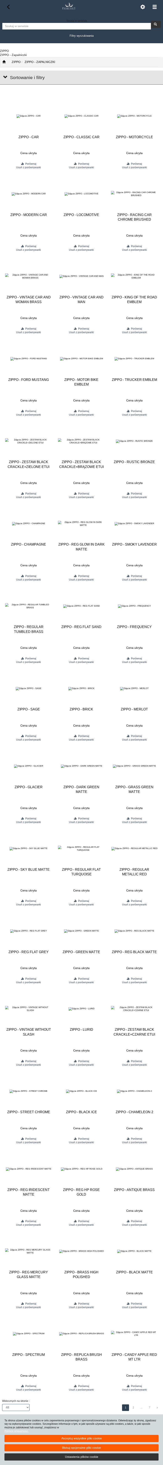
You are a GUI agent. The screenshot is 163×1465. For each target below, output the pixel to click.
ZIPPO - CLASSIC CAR (81, 137)
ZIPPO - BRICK (81, 709)
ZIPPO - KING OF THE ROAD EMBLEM (134, 299)
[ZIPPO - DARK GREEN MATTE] (81, 766)
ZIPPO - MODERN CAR (28, 215)
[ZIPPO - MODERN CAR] (28, 194)
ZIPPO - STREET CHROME (28, 1112)
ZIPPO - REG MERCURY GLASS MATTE (28, 1274)
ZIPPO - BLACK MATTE (134, 1272)
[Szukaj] (156, 24)
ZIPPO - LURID (81, 1029)
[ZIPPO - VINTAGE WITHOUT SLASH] (28, 1008)
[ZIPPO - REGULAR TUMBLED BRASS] (28, 606)
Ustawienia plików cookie (81, 1456)
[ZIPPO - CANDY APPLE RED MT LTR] (134, 1333)
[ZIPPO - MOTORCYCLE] (134, 116)
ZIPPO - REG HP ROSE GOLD (81, 1192)
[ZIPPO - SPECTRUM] (28, 1333)
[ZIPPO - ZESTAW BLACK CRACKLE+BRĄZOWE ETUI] (81, 441)
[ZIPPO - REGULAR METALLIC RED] (134, 848)
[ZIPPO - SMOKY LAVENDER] (134, 523)
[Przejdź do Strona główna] (4, 62)
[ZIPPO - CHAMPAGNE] (28, 523)
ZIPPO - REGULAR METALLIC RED (134, 872)
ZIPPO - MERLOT (134, 709)
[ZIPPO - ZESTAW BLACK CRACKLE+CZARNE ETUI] (134, 1008)
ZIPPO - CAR (28, 137)
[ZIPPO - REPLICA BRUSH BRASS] (81, 1333)
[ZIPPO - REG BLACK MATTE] (134, 931)
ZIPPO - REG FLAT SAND (81, 627)
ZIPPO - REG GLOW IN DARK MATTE (81, 547)
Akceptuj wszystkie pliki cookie (81, 1438)
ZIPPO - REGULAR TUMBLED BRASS (29, 629)
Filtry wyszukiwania (82, 35)
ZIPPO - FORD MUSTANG (28, 380)
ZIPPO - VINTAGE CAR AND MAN (81, 299)
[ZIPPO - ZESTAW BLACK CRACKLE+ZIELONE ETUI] (28, 441)
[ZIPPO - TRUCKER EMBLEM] (134, 358)
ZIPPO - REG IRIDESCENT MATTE (28, 1192)
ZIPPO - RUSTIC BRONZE (134, 462)
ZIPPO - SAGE (28, 709)
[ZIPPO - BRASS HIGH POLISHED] (81, 1251)
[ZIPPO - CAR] (28, 116)
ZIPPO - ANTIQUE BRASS (134, 1190)
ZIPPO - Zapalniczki (40, 62)
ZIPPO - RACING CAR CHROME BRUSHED (134, 217)
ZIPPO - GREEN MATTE (81, 952)
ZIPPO (16, 62)
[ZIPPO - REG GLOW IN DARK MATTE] (81, 523)
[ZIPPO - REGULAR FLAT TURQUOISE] (81, 848)
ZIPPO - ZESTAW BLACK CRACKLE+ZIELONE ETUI (28, 464)
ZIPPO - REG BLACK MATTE (134, 952)
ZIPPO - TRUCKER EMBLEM (134, 380)
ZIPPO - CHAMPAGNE (28, 544)
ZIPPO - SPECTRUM (28, 1354)
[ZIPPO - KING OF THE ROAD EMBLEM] (134, 276)
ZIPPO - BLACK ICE (81, 1112)
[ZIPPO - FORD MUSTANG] (28, 358)
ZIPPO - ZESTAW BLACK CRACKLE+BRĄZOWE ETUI (81, 464)
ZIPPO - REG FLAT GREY (28, 952)
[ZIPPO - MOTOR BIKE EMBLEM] (81, 358)
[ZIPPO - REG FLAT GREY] (28, 931)
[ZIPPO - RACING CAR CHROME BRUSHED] (134, 194)
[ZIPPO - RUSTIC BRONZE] (134, 441)
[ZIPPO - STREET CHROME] (28, 1091)
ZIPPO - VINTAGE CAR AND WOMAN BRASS (29, 299)
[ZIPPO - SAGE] (28, 688)
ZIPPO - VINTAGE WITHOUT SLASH (28, 1032)
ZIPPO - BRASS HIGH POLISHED (81, 1274)
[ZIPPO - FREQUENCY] (134, 606)
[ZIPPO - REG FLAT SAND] (81, 606)
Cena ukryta (28, 153)
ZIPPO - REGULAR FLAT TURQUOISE (81, 872)
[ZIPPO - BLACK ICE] (81, 1091)
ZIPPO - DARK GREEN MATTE (81, 789)
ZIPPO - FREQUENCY (134, 627)
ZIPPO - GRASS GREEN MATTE (134, 789)
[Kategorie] (154, 7)
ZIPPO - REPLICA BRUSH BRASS (81, 1357)
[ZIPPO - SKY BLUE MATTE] (28, 848)
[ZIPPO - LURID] (81, 1008)
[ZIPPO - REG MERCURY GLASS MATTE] (28, 1251)
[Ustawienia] (142, 7)
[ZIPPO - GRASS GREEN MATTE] (134, 766)
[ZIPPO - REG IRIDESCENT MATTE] (28, 1169)
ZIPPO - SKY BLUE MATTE (28, 869)
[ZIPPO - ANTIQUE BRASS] (134, 1169)
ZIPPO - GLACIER (29, 787)
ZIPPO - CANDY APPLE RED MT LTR (134, 1357)
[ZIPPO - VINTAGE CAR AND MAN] (81, 276)
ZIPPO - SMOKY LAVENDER (134, 544)
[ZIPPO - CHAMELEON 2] (134, 1091)
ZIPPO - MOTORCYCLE (134, 137)
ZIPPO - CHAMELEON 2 (134, 1112)
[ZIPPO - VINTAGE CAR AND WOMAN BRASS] (28, 276)
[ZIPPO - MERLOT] (134, 688)
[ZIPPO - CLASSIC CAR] (81, 116)
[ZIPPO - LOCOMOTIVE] (81, 194)
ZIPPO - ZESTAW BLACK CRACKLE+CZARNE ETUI (134, 1032)
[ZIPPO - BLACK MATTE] (134, 1251)
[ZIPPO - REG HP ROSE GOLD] (81, 1169)
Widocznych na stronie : (16, 1401)
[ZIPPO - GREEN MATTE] (81, 931)
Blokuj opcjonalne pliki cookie (81, 1447)
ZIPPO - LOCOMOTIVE (81, 215)
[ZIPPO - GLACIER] (28, 766)
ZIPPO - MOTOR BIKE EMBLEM (81, 382)
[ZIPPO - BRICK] (81, 688)
